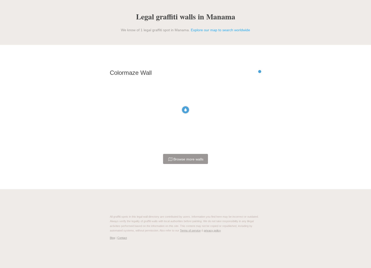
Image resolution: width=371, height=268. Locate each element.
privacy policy (212, 230)
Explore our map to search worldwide (220, 30)
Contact (122, 237)
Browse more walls (187, 159)
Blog (112, 237)
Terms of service (190, 230)
